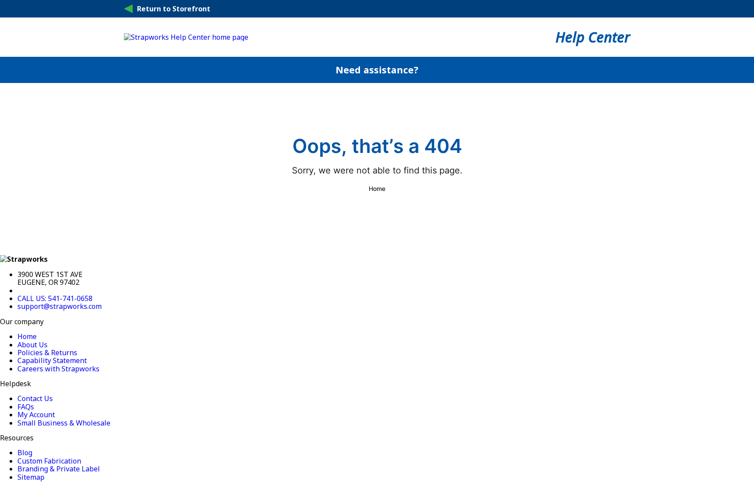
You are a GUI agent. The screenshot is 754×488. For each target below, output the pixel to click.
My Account (36, 414)
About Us (32, 345)
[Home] (186, 37)
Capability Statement (52, 360)
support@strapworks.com (59, 306)
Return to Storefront (173, 9)
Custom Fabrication (49, 461)
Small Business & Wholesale (63, 423)
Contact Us (35, 398)
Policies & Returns (47, 352)
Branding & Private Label (58, 469)
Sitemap (31, 477)
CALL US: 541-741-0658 (55, 298)
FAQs (25, 407)
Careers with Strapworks (58, 369)
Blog (24, 452)
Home (377, 188)
